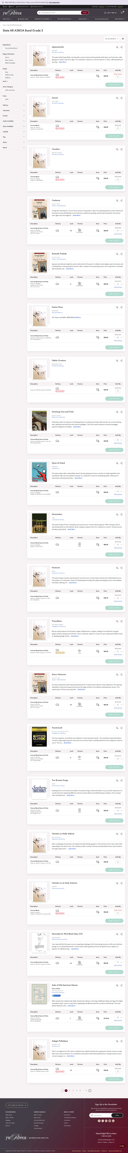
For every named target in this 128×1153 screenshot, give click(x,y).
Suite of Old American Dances (65, 985)
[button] (7, 19)
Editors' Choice (38, 1115)
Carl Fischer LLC (56, 1046)
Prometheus (57, 621)
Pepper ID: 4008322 (35, 230)
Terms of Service (76, 1151)
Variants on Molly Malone (63, 833)
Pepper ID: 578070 (35, 652)
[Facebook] (99, 1121)
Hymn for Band (58, 463)
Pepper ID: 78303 (34, 77)
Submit (117, 1115)
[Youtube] (109, 1121)
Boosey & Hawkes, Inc (57, 312)
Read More (62, 62)
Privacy (84, 1151)
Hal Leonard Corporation (58, 888)
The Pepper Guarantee (70, 1117)
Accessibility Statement (94, 1151)
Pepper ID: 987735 (35, 704)
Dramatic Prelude (59, 253)
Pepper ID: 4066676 (35, 598)
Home (4, 25)
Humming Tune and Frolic (63, 411)
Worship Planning (38, 1123)
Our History (67, 1115)
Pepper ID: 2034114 (35, 127)
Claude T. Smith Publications (59, 205)
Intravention (57, 514)
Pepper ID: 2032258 (35, 441)
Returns (8, 1125)
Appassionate (58, 46)
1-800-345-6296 (106, 1136)
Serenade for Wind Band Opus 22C (67, 933)
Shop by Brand (38, 1128)
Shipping (8, 1120)
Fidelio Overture (59, 360)
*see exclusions (54, 2)
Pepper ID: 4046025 (35, 545)
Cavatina (56, 149)
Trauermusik (57, 727)
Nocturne (56, 567)
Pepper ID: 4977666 (35, 757)
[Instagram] (106, 1121)
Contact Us (101, 6)
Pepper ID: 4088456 (35, 492)
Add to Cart (114, 84)
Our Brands (67, 1120)
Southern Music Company (58, 785)
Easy (6, 72)
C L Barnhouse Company (58, 519)
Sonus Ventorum (59, 674)
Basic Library (9, 60)
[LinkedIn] (113, 1121)
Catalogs (36, 1125)
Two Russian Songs (60, 780)
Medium (7, 77)
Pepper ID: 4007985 (35, 390)
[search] (39, 13)
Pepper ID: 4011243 (35, 810)
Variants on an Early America (64, 882)
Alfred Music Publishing (58, 52)
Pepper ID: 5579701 (35, 964)
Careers (66, 1123)
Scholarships (67, 1125)
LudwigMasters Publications (59, 626)
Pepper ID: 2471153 (35, 1018)
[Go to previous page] (62, 1090)
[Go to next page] (89, 1090)
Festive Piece (57, 307)
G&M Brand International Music (60, 939)
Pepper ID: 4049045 (35, 283)
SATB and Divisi (10, 90)
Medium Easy (9, 75)
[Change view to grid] (123, 38)
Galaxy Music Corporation (58, 573)
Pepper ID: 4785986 (35, 1071)
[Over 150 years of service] (17, 1105)
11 (86, 1090)
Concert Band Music (11, 48)
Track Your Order (10, 1123)
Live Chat (120, 6)
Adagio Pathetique (60, 1041)
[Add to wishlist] (117, 47)
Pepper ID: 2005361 (35, 178)
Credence (56, 200)
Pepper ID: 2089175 (35, 912)
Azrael (55, 97)
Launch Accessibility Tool (115, 1151)
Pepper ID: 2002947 (35, 863)
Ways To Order (9, 1117)
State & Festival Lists (39, 1120)
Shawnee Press (55, 468)
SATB (6, 99)
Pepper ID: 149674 (35, 338)
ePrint (7, 57)
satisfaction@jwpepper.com (106, 1139)
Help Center (9, 1115)
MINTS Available (10, 63)
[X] (103, 1121)
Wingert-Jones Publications (58, 417)
